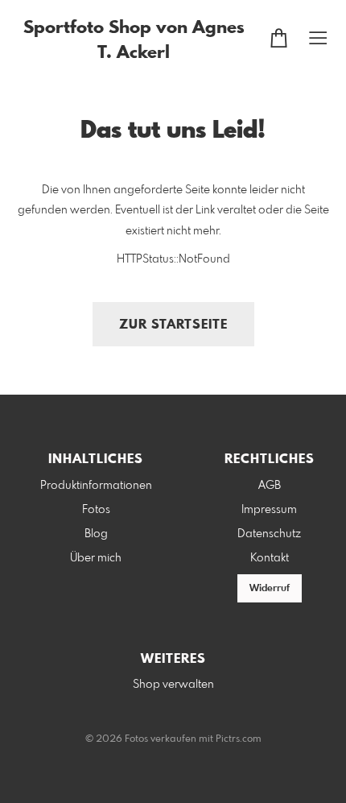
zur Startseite (173, 325)
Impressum (269, 509)
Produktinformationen (96, 485)
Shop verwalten (173, 684)
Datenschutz (269, 534)
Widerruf (269, 589)
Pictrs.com (239, 739)
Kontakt (269, 558)
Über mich (96, 558)
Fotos (96, 509)
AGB (269, 485)
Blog (96, 534)
